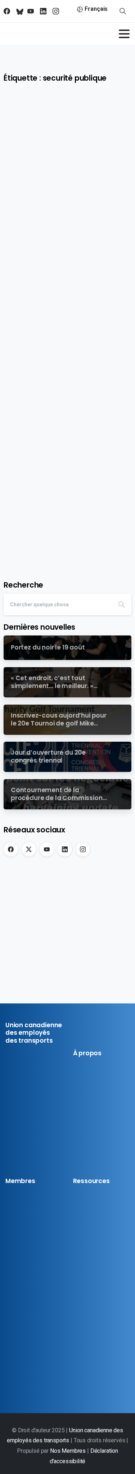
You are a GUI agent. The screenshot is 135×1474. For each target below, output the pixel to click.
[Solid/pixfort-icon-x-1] (24, 1141)
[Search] (121, 604)
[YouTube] (47, 849)
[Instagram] (83, 849)
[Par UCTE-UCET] (18, 134)
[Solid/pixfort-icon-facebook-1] (11, 1141)
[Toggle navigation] (124, 34)
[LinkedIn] (65, 849)
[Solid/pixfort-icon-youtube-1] (36, 1141)
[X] (29, 849)
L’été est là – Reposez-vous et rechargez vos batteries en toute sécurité (66, 443)
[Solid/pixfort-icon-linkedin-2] (48, 1141)
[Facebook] (11, 849)
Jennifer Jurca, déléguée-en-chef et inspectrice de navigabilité (64, 193)
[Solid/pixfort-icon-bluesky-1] (11, 1154)
